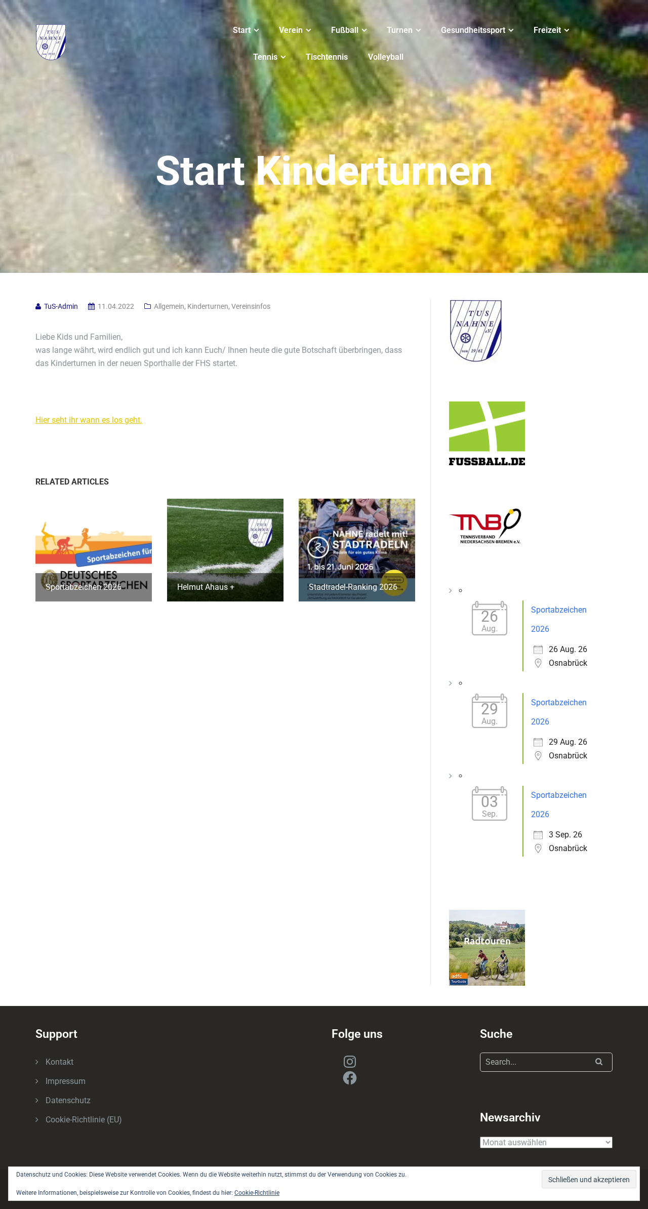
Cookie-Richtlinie (256, 1192)
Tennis (265, 57)
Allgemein (169, 306)
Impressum (66, 1081)
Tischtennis (327, 57)
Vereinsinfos (250, 306)
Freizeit (547, 30)
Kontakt (59, 1062)
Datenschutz (68, 1100)
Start (242, 30)
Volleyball (385, 57)
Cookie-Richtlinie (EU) (84, 1119)
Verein (291, 30)
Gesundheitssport (473, 30)
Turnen (400, 30)
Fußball (344, 30)
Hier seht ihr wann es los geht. (88, 420)
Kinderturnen (207, 306)
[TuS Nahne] (51, 41)
